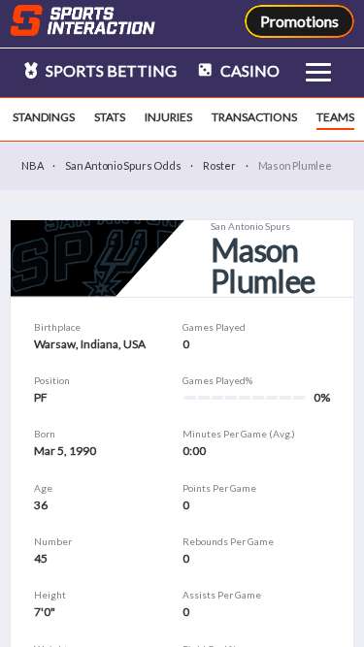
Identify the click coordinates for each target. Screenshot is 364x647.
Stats (109, 117)
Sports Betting (110, 70)
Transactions (254, 117)
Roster (219, 165)
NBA (32, 165)
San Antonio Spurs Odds (123, 165)
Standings (44, 117)
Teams (335, 117)
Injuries (168, 117)
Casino (248, 70)
